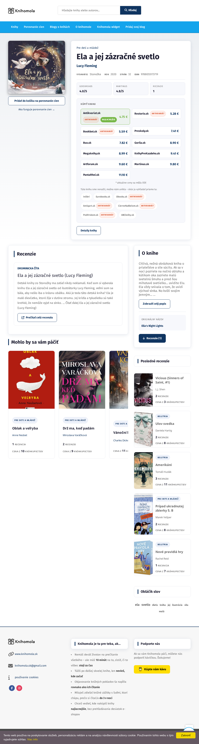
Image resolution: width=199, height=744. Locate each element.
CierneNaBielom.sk (136, 205)
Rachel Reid (162, 558)
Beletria (163, 416)
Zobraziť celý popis (154, 303)
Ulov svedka (164, 424)
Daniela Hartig (163, 430)
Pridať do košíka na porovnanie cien (36, 101)
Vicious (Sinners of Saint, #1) (169, 380)
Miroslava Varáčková (75, 435)
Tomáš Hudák (163, 472)
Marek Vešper (163, 517)
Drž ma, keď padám (78, 428)
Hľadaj (132, 10)
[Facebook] (12, 688)
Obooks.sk (129, 196)
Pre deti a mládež (87, 48)
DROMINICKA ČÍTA (28, 268)
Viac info (32, 739)
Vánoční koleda (126, 432)
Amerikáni (163, 465)
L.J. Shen (160, 389)
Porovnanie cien (34, 27)
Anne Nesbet (19, 435)
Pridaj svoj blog (135, 27)
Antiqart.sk (96, 205)
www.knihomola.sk (26, 654)
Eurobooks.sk (103, 196)
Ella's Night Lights (152, 326)
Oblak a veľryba (25, 428)
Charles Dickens (122, 440)
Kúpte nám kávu (155, 669)
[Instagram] (19, 688)
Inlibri (86, 196)
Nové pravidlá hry (169, 552)
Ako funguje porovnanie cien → (36, 109)
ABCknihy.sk (127, 215)
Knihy (14, 27)
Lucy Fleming (87, 66)
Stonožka (95, 74)
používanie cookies (26, 677)
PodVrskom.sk (98, 215)
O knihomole (83, 27)
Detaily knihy (89, 230)
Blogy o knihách (60, 27)
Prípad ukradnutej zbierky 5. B (169, 508)
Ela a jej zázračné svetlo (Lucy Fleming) (55, 275)
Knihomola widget (108, 27)
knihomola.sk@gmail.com (30, 665)
